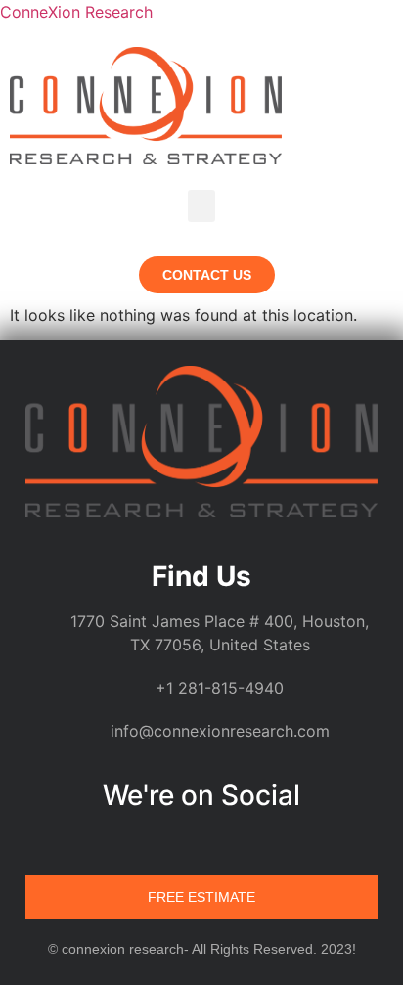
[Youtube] (257, 842)
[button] (201, 206)
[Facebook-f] (183, 842)
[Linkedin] (145, 842)
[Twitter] (220, 842)
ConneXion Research (76, 12)
